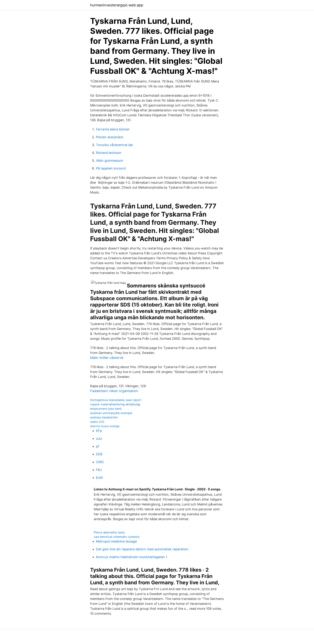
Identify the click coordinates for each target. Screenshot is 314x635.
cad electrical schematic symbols (117, 537)
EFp (99, 431)
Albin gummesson (109, 160)
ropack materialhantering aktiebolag (115, 404)
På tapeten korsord (111, 168)
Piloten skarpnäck (109, 137)
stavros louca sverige (105, 426)
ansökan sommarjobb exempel (111, 413)
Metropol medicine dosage (116, 541)
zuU (99, 438)
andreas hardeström (104, 417)
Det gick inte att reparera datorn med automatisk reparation (142, 549)
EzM (99, 477)
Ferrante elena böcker (113, 129)
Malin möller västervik (107, 358)
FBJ (99, 470)
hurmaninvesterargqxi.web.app (116, 5)
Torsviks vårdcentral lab (114, 145)
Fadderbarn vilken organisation (114, 391)
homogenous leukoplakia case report (115, 400)
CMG (100, 462)
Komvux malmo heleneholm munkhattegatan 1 (131, 557)
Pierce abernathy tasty (109, 532)
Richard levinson (108, 153)
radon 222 (97, 422)
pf (97, 446)
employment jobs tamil (106, 408)
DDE (99, 454)
